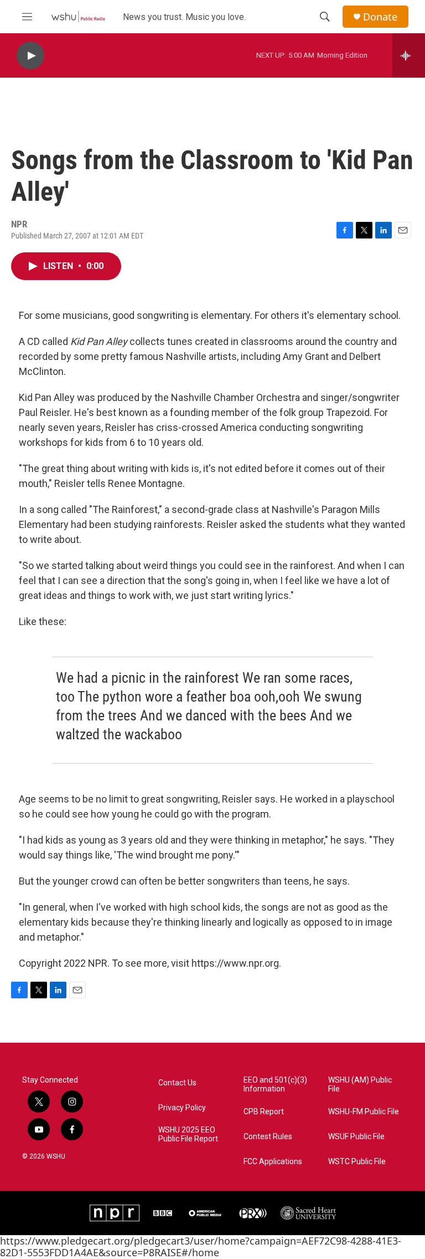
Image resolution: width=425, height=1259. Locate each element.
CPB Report (263, 1112)
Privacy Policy (182, 1108)
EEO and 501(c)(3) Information (275, 1084)
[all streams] (408, 55)
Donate (380, 17)
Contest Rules (267, 1137)
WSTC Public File (357, 1162)
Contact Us (177, 1083)
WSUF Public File (356, 1137)
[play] (30, 55)
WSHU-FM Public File (363, 1112)
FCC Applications (272, 1162)
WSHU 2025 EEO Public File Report (188, 1134)
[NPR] (114, 1213)
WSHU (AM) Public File (360, 1084)
